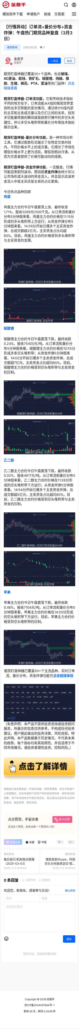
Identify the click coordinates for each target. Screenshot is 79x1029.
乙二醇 (9, 460)
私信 (69, 61)
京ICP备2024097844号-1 (39, 1005)
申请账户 (33, 14)
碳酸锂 (9, 328)
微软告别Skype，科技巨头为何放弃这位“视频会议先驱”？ (60, 863)
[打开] (39, 758)
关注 (55, 61)
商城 (47, 14)
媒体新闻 (12, 47)
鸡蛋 (7, 196)
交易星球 (61, 14)
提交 (69, 939)
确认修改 (70, 890)
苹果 (7, 592)
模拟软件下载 (13, 14)
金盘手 (50, 999)
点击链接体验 (63, 676)
